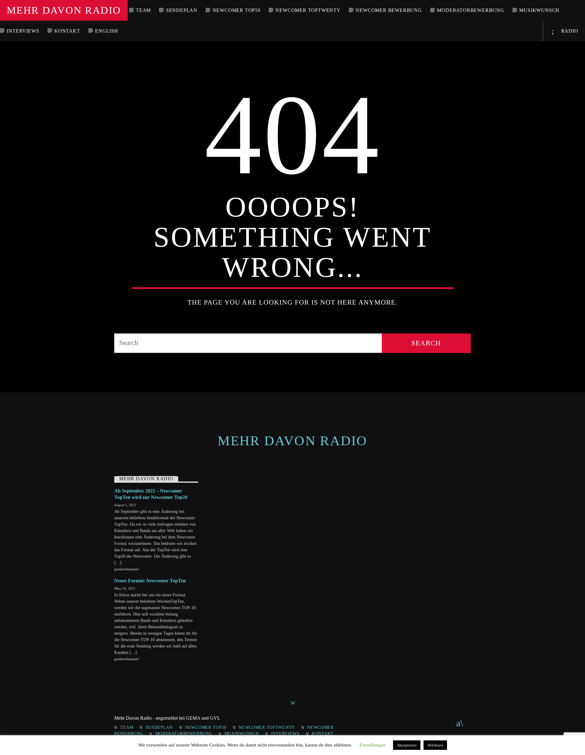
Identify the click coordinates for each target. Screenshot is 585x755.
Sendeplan (181, 10)
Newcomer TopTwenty (307, 10)
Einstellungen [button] (372, 745)
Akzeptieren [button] (407, 745)
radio (569, 31)
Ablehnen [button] (435, 745)
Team (143, 10)
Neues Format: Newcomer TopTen (150, 580)
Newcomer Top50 (237, 10)
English (106, 31)
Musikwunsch (539, 10)
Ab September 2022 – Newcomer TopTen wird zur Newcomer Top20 (150, 494)
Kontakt (67, 31)
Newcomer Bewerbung (389, 10)
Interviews (23, 31)
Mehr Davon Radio (64, 10)
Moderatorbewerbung (470, 10)
